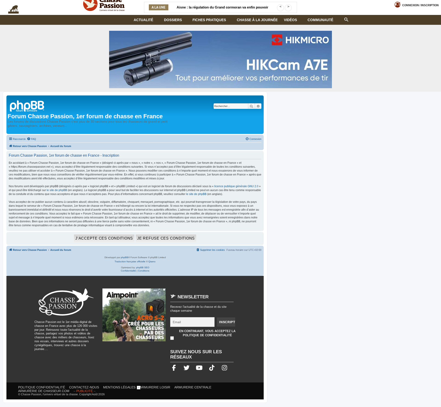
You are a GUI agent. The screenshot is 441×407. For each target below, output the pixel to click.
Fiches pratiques (209, 20)
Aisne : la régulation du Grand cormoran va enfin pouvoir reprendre (222, 10)
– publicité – (85, 391)
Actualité (143, 20)
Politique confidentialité (41, 387)
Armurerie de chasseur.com (43, 391)
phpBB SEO (142, 267)
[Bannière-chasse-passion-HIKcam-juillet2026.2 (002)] (220, 59)
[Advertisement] (220, 396)
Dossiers (173, 20)
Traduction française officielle (130, 261)
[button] (346, 19)
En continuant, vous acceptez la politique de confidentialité (207, 333)
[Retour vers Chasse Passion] (27, 105)
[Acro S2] (134, 317)
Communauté (320, 20)
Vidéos (290, 20)
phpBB (124, 257)
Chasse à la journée (257, 20)
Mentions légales (119, 387)
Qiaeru (151, 261)
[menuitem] (31, 139)
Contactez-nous (84, 387)
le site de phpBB (57, 190)
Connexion (420, 5)
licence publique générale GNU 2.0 (236, 186)
